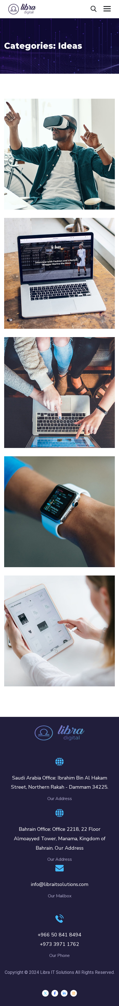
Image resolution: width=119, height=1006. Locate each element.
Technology (39, 317)
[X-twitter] (45, 993)
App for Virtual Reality (45, 189)
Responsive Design (40, 547)
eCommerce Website (43, 428)
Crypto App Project (40, 666)
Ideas (34, 198)
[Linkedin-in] (64, 993)
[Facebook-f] (54, 993)
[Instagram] (73, 993)
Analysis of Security (41, 308)
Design (19, 198)
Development (26, 555)
